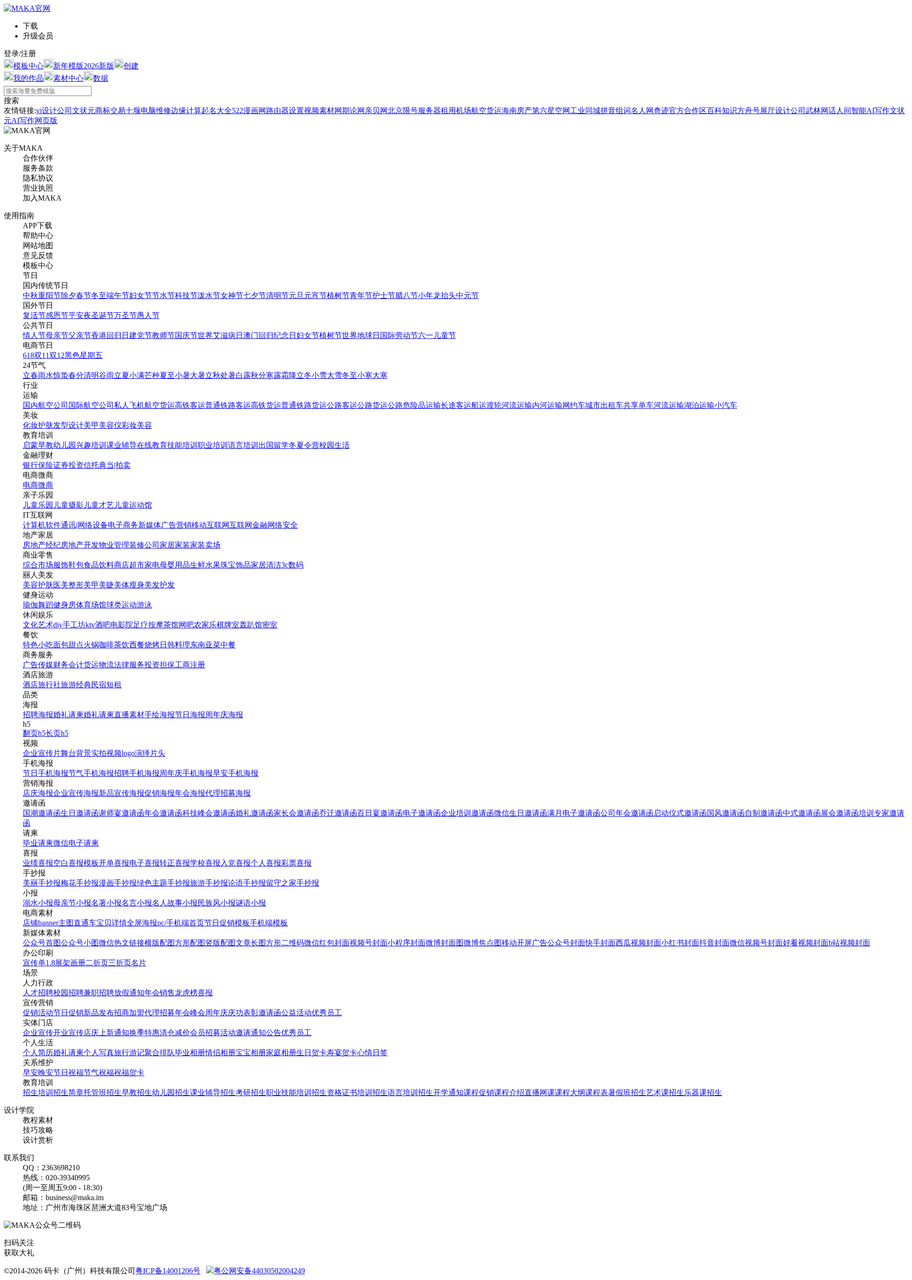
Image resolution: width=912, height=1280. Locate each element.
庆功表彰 (243, 1013)
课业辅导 (121, 445)
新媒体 (149, 525)
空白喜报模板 (76, 863)
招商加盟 (129, 1013)
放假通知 (129, 993)
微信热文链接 (121, 943)
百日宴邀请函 (380, 813)
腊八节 (406, 295)
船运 (478, 405)
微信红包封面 (327, 943)
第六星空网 (551, 110)
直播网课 (539, 1092)
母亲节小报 (72, 903)
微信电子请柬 (76, 843)
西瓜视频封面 (638, 943)
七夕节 (254, 295)
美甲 (91, 425)
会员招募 (205, 1033)
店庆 (91, 1033)
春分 (76, 375)
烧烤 (152, 645)
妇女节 (140, 295)
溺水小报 (38, 903)
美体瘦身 (129, 585)
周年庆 (216, 1013)
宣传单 (34, 963)
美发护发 (159, 585)
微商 (45, 485)
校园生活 (334, 445)
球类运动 (121, 605)
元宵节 (315, 295)
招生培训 (38, 1092)
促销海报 (159, 793)
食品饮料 (99, 565)
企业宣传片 (42, 753)
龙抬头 (444, 295)
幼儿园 (64, 445)
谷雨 (106, 375)
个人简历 (38, 1053)
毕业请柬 (38, 843)
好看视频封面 (805, 943)
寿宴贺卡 (342, 1053)
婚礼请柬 (68, 715)
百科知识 (722, 110)
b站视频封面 (849, 943)
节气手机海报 (91, 773)
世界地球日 (361, 335)
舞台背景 (76, 753)
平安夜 (79, 315)
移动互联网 (210, 525)
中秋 (30, 295)
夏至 (167, 375)
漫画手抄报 (118, 883)
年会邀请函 (163, 813)
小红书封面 (680, 943)
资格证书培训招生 (357, 1092)
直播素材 (129, 715)
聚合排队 (159, 1053)
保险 (45, 465)
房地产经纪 (42, 545)
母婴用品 (175, 565)
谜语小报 (251, 903)
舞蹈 (45, 605)
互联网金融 (248, 525)
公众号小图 (80, 943)
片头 (157, 753)
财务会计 (68, 665)
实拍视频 (106, 753)
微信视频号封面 (756, 943)
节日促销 (68, 1013)
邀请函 (269, 1013)
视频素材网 (323, 110)
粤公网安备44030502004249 (259, 1271)
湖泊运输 (699, 405)
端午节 (117, 295)
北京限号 (403, 110)
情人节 (34, 335)
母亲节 (57, 335)
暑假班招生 (627, 1092)
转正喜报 (175, 863)
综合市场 (38, 565)
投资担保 (159, 665)
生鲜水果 (205, 565)
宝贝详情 (111, 923)
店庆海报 (38, 793)
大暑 (197, 375)
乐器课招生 (703, 1092)
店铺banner (40, 923)
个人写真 (99, 1053)
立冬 (304, 375)
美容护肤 (38, 585)
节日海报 (190, 715)
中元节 (467, 295)
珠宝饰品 (235, 565)
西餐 (136, 645)
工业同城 (585, 110)
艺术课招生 (665, 1092)
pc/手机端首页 (180, 923)
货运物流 (99, 665)
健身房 (64, 605)
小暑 (182, 375)
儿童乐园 (38, 505)
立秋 (212, 375)
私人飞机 (129, 405)
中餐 (228, 645)
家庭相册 (281, 1053)
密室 (269, 625)
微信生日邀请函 (520, 813)
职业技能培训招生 (296, 1092)
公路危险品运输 (414, 405)
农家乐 (205, 625)
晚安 (45, 1072)
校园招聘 (68, 993)
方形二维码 (285, 943)
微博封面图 (445, 943)
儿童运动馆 (133, 505)
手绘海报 (159, 715)
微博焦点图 (483, 943)
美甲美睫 (99, 585)
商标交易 (110, 110)
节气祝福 (99, 1072)
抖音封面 (714, 943)
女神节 (231, 295)
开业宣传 (68, 1033)
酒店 (30, 685)
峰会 (197, 1013)
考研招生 (251, 1092)
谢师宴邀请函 (121, 813)
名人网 (642, 110)
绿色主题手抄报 (163, 883)
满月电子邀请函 (573, 813)
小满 (136, 375)
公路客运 (342, 405)
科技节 (186, 295)
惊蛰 (60, 375)
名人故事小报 (175, 903)
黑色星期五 (84, 355)
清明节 (277, 295)
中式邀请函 (802, 813)
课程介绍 (509, 1092)
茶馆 (171, 625)
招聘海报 (38, 715)
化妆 (30, 425)
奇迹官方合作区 (680, 110)
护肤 (45, 425)
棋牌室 (228, 625)
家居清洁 (266, 565)
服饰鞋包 (68, 565)
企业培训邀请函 (467, 813)
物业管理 (114, 545)
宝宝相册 (251, 1053)
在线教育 (152, 445)
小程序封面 (407, 943)
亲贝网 (376, 110)
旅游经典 (76, 685)
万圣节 (125, 315)
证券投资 (68, 465)
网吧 (186, 625)
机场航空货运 (479, 110)
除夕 (68, 295)
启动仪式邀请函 (680, 813)
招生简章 (68, 1092)
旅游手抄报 (209, 883)
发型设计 (68, 425)
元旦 (296, 295)
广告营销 (176, 525)
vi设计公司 (54, 110)
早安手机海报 (235, 773)
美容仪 (110, 425)
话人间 (839, 110)
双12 (57, 355)
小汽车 (725, 405)
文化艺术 (38, 625)
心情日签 (372, 1053)
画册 (78, 963)
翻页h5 (34, 733)
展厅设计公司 (783, 110)
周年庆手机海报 (186, 773)
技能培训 (182, 445)
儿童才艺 (99, 505)
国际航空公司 (91, 405)
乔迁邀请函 (338, 813)
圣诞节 (102, 315)
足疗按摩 (148, 625)
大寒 (380, 375)
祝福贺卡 (129, 1072)
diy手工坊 (69, 625)
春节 (83, 295)
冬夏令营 (304, 445)
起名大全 (216, 110)
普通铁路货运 (304, 405)
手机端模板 (269, 923)
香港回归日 (110, 335)
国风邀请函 (726, 813)
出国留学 (273, 445)
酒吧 (102, 625)
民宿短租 (106, 685)
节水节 (163, 295)
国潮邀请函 (42, 813)
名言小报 (137, 903)
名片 (138, 963)
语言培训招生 (410, 1092)
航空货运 (159, 405)
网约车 (573, 405)
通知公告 (266, 1033)
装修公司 (144, 545)
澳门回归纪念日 (269, 335)
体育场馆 (91, 605)
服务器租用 (437, 110)
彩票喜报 (296, 863)
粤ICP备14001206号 (167, 1271)
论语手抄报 (247, 883)
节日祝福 (68, 1072)
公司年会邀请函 (627, 813)
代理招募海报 (228, 793)
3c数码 (292, 565)
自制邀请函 (764, 813)
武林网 (817, 110)
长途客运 (456, 405)
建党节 (140, 335)
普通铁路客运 (228, 405)
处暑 (228, 375)
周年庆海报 (224, 715)
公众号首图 (42, 943)
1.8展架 (58, 963)
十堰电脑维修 (148, 110)
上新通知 (114, 1033)
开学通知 (448, 1092)
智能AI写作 (870, 110)
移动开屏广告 (524, 943)
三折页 (119, 963)
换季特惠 (144, 1033)
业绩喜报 (38, 863)
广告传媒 (38, 665)
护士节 (383, 295)
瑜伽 (30, 605)
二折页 (97, 963)
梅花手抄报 (80, 883)
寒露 (273, 375)
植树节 (338, 295)
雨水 (45, 375)
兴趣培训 (91, 445)
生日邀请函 (80, 813)
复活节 (34, 315)
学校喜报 (205, 863)
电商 (30, 485)
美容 (144, 425)
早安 (30, 1072)
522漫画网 (249, 110)
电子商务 (123, 525)
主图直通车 (77, 923)
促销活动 (38, 1013)
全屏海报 (142, 923)
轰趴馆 (250, 625)
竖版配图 (220, 943)
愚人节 (148, 315)
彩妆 (129, 425)
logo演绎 (136, 753)
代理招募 (159, 1013)
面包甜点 (68, 645)
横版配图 (159, 943)
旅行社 (49, 685)
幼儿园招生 (171, 1092)
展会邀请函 (840, 813)
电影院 (121, 625)
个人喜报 (266, 863)
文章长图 (251, 943)
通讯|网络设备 (84, 525)
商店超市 (129, 565)
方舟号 (748, 110)
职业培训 (213, 445)
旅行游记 (129, 1053)
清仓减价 (175, 1033)
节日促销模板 (227, 923)
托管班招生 (103, 1092)
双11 (41, 355)
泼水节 (209, 295)
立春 (30, 375)
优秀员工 (327, 1013)
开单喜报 (114, 863)
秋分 (258, 375)
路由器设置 (285, 110)
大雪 (334, 375)
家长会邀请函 (296, 813)
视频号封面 (369, 943)
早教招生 (137, 1092)
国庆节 (186, 335)
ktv (90, 625)
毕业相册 (190, 1053)
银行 (30, 465)
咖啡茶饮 (114, 645)
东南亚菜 (205, 645)
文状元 (83, 110)
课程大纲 (570, 1092)
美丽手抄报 (42, 883)
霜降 (288, 375)
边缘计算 (186, 110)
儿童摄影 (68, 505)
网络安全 (282, 525)
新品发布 (99, 1013)
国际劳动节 (399, 335)
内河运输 (547, 405)
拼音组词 (615, 110)
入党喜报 (235, 863)
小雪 (319, 375)
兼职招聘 (99, 993)
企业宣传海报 (76, 793)
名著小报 (106, 903)
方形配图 (190, 943)
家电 (152, 565)
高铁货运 (266, 405)
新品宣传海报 (121, 793)
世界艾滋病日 (220, 335)
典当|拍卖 (115, 465)
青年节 (361, 295)
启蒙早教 (38, 445)
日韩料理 (175, 645)
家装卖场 (205, 545)
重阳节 (49, 295)
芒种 (152, 375)
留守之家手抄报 (292, 883)
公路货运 (372, 405)
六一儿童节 (437, 335)
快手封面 (600, 943)
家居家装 (175, 545)
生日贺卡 (311, 1053)
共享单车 (638, 405)
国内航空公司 (45, 405)
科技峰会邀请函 (209, 813)
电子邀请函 (422, 813)
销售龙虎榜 (179, 993)
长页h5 (57, 733)
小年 (425, 295)
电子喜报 (144, 863)
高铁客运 (190, 405)
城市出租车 (604, 405)
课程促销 (479, 1092)
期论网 (353, 110)
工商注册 (190, 665)
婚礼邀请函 (255, 813)
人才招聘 (38, 993)
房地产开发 (80, 545)
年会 (152, 993)
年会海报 (190, 793)
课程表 (596, 1092)
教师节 (163, 335)
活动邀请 (235, 1033)
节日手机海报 (45, 773)
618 (28, 355)
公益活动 (296, 1013)
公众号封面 (566, 943)
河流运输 (517, 405)
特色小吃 (38, 645)
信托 (91, 465)
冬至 (98, 295)
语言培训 (243, 445)
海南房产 (517, 110)
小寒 (364, 375)
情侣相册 (220, 1053)
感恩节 (57, 315)
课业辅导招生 (213, 1092)
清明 (91, 375)
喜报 (205, 993)
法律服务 (129, 665)
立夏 (121, 375)
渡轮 (494, 405)
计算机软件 (42, 525)
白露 (243, 375)
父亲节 (79, 335)
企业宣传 (38, 1033)
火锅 (91, 645)
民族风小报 (217, 903)
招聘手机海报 (137, 773)
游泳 (144, 605)
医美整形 (68, 585)
